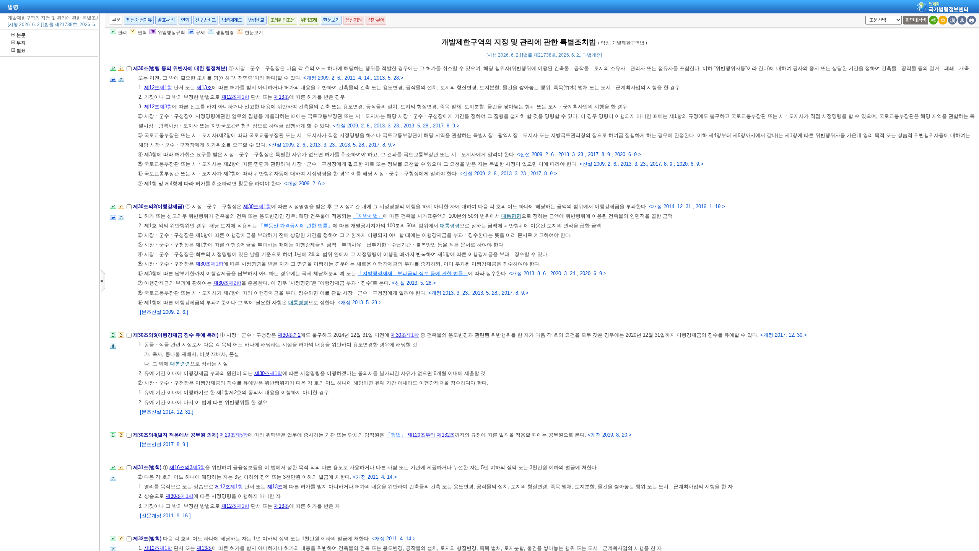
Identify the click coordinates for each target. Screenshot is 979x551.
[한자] (952, 20)
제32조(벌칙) (148, 538)
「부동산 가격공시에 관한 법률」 (296, 225)
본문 (21, 35)
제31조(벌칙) (148, 467)
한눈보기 (331, 20)
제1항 (165, 87)
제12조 (151, 87)
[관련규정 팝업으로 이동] (113, 82)
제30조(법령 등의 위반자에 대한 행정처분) (181, 68)
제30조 (251, 206)
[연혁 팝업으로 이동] (121, 70)
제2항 (235, 283)
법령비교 (256, 20)
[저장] (962, 20)
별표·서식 (166, 20)
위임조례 (309, 20)
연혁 (185, 20)
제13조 (204, 87)
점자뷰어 (376, 20)
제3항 (165, 106)
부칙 (21, 43)
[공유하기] (933, 20)
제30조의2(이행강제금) (159, 206)
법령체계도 (232, 20)
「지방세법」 (368, 216)
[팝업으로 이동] (121, 82)
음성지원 (353, 20)
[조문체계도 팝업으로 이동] (113, 70)
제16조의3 (180, 467)
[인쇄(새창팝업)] (971, 20)
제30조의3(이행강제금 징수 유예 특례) (176, 335)
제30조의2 (289, 335)
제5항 (241, 435)
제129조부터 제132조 (431, 435)
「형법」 (396, 435)
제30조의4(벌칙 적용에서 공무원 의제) (176, 435)
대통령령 (511, 216)
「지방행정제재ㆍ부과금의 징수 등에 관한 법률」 (413, 273)
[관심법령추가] (942, 20)
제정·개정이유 (138, 20)
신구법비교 (205, 20)
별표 (21, 50)
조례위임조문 (282, 20)
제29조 (227, 435)
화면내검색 (916, 20)
